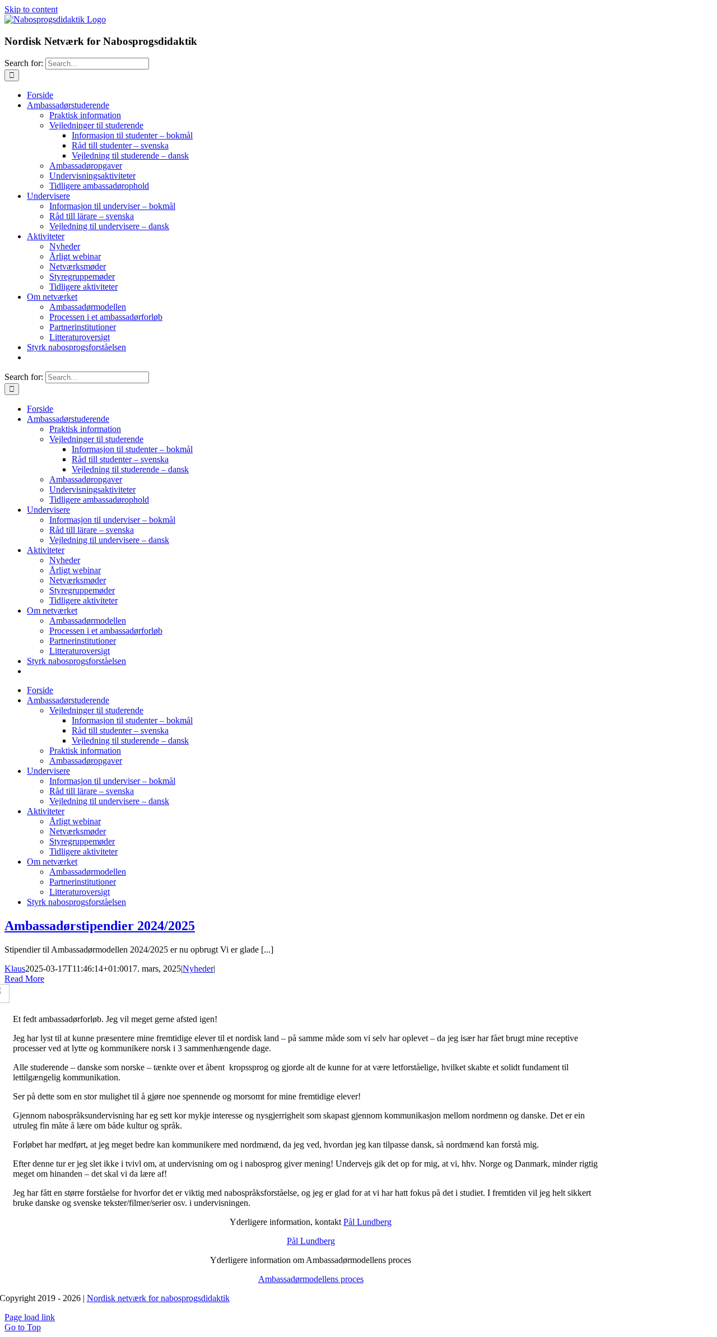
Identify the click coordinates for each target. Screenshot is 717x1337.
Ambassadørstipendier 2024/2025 (99, 925)
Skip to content (31, 9)
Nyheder (198, 968)
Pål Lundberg (367, 1222)
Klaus (14, 968)
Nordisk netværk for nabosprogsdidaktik (158, 1298)
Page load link (29, 1317)
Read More (24, 978)
